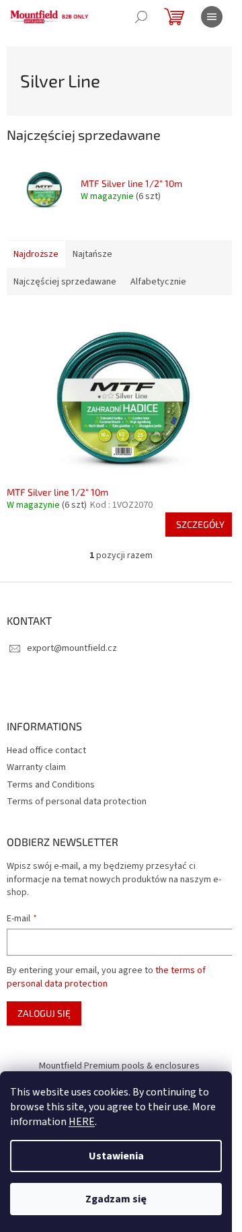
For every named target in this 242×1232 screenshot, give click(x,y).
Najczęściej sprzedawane (64, 281)
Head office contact (46, 750)
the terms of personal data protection (106, 977)
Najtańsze (92, 254)
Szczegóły (200, 524)
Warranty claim (36, 767)
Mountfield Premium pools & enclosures (119, 1066)
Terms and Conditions (51, 785)
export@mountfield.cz (72, 648)
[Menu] (211, 16)
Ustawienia (116, 1156)
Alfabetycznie (158, 281)
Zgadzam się (116, 1199)
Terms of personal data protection (77, 801)
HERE (82, 1121)
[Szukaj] (141, 16)
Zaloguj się (44, 1013)
